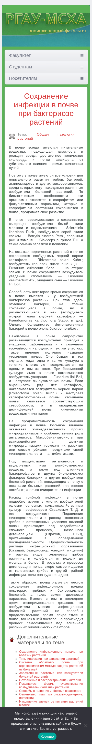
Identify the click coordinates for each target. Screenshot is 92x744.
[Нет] (85, 725)
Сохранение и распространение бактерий (50, 680)
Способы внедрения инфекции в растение (50, 691)
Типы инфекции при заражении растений (49, 659)
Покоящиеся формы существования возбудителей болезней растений (51, 685)
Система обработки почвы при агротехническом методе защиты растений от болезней (51, 666)
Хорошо (47, 736)
